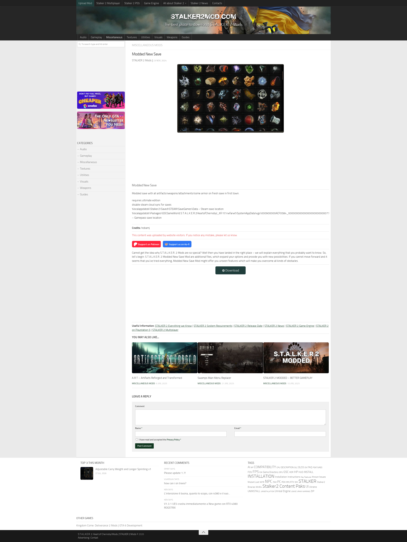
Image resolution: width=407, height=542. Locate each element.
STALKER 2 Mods (127, 534)
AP (252, 467)
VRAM (299, 491)
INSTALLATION (261, 476)
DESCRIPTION (287, 467)
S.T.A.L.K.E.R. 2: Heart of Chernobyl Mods (98, 534)
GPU (281, 472)
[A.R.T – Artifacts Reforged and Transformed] (164, 357)
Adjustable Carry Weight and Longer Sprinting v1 (123, 469)
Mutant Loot (253, 482)
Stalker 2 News (199, 3)
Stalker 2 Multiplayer (108, 3)
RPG (288, 482)
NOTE (262, 482)
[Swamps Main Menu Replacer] (230, 357)
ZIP (312, 491)
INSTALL (308, 472)
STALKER (307, 481)
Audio (83, 37)
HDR (291, 472)
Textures (132, 37)
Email (237, 428)
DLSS (301, 467)
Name (138, 428)
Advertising (83, 537)
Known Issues (319, 476)
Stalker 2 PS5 (132, 3)
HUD (301, 472)
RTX (292, 482)
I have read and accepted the (160, 439)
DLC (296, 467)
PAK (275, 482)
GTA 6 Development (130, 525)
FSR (260, 472)
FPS (256, 471)
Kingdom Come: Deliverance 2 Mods (96, 525)
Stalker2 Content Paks (283, 486)
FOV (250, 472)
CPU (278, 467)
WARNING (306, 491)
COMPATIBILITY (265, 467)
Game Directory (270, 472)
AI (249, 467)
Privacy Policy (173, 439)
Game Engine (151, 3)
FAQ (310, 467)
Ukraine (313, 486)
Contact (94, 537)
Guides (186, 37)
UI (307, 487)
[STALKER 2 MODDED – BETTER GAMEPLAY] (296, 357)
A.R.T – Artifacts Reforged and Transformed (157, 377)
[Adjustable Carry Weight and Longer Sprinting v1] (86, 473)
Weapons (172, 37)
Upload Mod (85, 3)
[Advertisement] (230, 159)
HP (296, 472)
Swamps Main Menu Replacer (214, 377)
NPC (268, 481)
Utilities (145, 37)
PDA (284, 482)
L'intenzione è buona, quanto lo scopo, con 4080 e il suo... (197, 493)
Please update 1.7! (175, 472)
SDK (296, 482)
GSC (286, 472)
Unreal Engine (283, 491)
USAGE (294, 491)
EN (306, 467)
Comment (140, 406)
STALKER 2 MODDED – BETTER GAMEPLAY (287, 377)
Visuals (158, 37)
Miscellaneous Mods (147, 45)
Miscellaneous (114, 37)
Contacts (217, 3)
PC (279, 482)
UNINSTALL (254, 491)
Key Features (306, 477)
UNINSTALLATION (267, 491)
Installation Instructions (287, 476)
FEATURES (317, 467)
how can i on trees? (175, 483)
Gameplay (96, 37)
